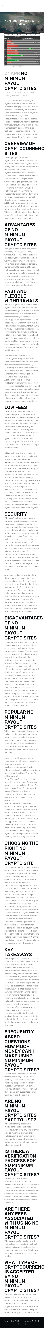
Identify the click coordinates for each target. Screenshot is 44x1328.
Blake (16, 95)
